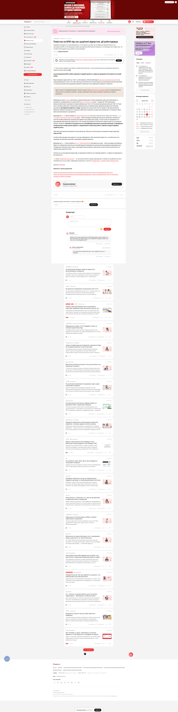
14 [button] (147, 112)
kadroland (62, 164)
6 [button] (144, 109)
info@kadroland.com (61, 676)
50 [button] (91, 654)
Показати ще (89, 649)
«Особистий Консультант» (66, 159)
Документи (148, 62)
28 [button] (147, 117)
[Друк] (104, 55)
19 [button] (142, 114)
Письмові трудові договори (78, 323)
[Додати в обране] (110, 356)
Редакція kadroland (63, 51)
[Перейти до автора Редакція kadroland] (58, 184)
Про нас (27, 114)
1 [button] (149, 107)
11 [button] (139, 112)
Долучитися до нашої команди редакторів (92, 667)
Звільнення (68, 476)
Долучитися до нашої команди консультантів (114, 667)
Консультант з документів (98, 90)
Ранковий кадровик (70, 630)
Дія (66, 458)
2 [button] (87, 654)
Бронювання (73, 381)
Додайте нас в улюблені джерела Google (85, 59)
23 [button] (152, 114)
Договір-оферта (56, 690)
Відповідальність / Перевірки (72, 342)
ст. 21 (63, 115)
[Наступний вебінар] (152, 33)
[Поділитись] (118, 55)
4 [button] (139, 109)
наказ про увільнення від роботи (108, 80)
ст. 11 (63, 143)
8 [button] (149, 109)
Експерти (60, 667)
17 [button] (137, 114)
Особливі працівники (70, 553)
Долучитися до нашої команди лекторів (73, 667)
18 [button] (139, 114)
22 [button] (149, 114)
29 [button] (149, 117)
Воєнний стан (81, 304)
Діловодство (75, 266)
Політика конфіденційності (58, 692)
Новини (142, 62)
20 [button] (144, 114)
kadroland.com (114, 696)
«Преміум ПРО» (114, 161)
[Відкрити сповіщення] (133, 21)
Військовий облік (70, 362)
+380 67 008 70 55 (82, 672)
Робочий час (73, 286)
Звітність (68, 495)
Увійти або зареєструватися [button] (113, 31)
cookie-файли (89, 710)
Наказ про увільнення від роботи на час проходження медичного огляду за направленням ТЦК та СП (83, 172)
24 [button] (137, 117)
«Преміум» (104, 161)
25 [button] (139, 117)
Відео (138, 62)
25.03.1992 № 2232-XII (83, 115)
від (76, 115)
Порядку (67, 100)
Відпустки (63, 38)
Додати (119, 60)
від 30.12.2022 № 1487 (86, 102)
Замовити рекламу (169, 2)
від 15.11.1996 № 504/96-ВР (82, 143)
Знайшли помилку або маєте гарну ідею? (72, 670)
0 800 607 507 (67, 672)
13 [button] (144, 112)
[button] (95, 654)
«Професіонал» (96, 161)
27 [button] (144, 117)
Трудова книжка (69, 400)
